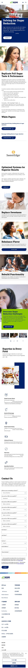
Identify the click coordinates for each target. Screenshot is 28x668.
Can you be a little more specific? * (9, 496)
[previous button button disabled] (5, 341)
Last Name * (4, 535)
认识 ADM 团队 (5, 624)
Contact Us (7, 37)
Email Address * (5, 546)
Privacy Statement (20, 563)
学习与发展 (4, 630)
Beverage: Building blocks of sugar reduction (12, 134)
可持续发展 (17, 585)
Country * (4, 540)
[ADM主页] (14, 2)
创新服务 (17, 604)
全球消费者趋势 (18, 611)
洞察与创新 (17, 601)
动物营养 (4, 607)
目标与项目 (17, 588)
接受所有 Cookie (14, 666)
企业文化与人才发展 (6, 621)
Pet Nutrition (4, 611)
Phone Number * (5, 552)
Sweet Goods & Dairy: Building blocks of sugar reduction (13, 124)
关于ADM (4, 585)
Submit (5, 567)
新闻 (3, 588)
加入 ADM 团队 (5, 627)
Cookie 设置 (4, 650)
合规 (2, 647)
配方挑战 (17, 607)
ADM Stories (4, 591)
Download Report (7, 128)
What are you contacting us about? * (10, 490)
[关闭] (25, 653)
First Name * (4, 529)
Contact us (6, 187)
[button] (5, 335)
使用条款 (3, 645)
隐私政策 (3, 642)
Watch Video (7, 326)
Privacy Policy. (20, 560)
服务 (3, 617)
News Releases (5, 597)
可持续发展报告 (18, 594)
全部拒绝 (14, 663)
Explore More (14, 249)
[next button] (23, 341)
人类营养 (4, 604)
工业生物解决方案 (6, 614)
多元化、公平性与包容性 (7, 633)
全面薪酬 (4, 636)
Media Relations (5, 594)
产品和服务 (4, 601)
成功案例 (17, 591)
